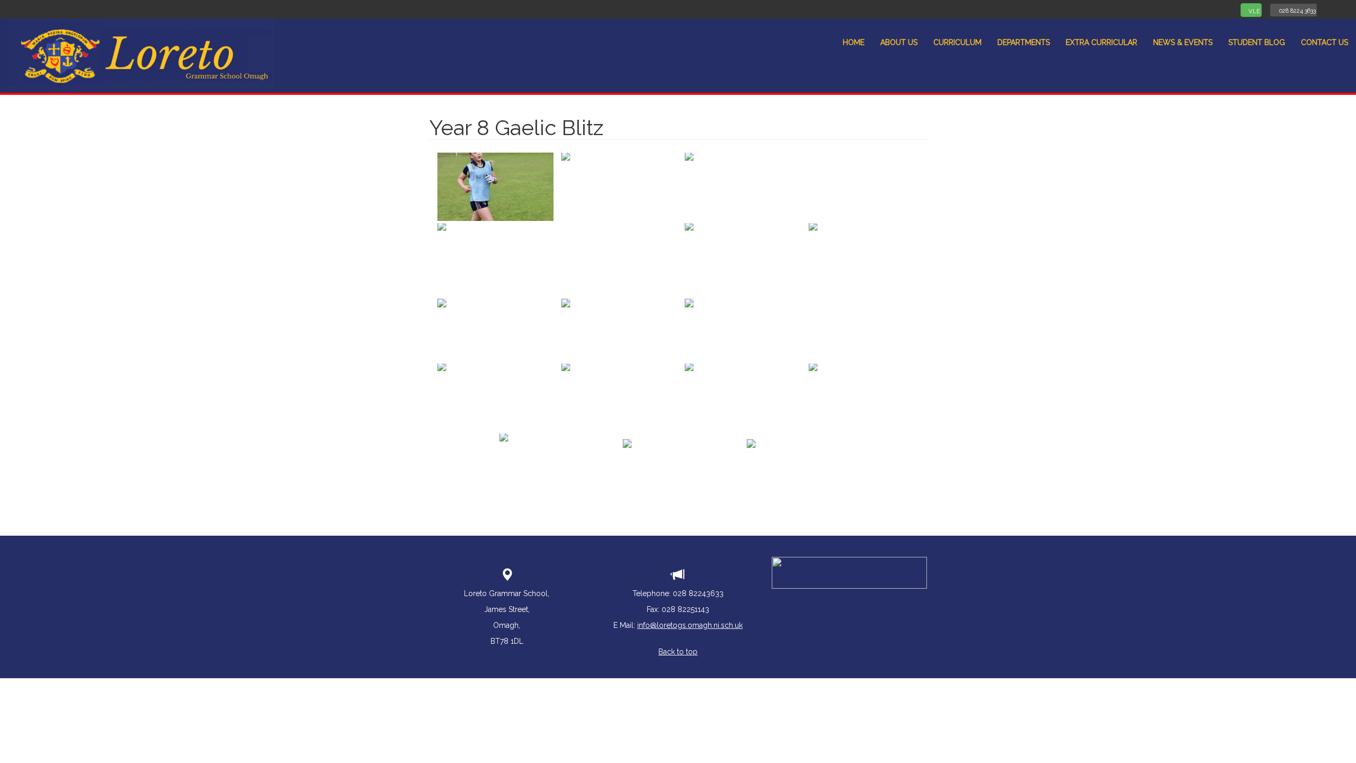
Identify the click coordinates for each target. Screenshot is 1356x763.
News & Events (1182, 42)
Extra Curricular (1101, 42)
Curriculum (957, 42)
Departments (1023, 42)
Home (853, 42)
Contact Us (1324, 42)
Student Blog (1256, 42)
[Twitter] (1330, 9)
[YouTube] (1344, 9)
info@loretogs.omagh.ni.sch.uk (690, 625)
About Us (898, 42)
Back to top (678, 651)
